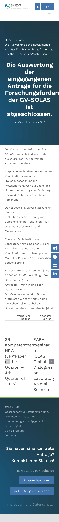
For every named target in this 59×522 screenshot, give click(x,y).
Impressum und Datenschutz (29, 504)
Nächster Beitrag (45, 317)
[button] (7, 361)
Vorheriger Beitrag (23, 317)
